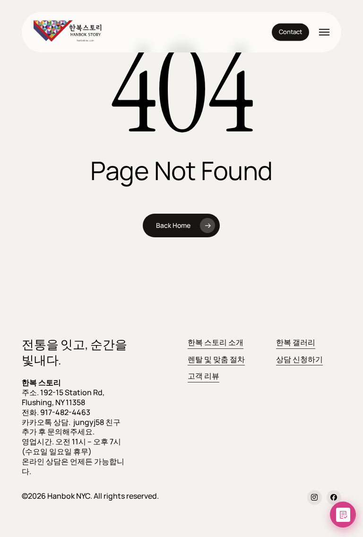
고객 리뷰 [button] (203, 376)
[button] (324, 32)
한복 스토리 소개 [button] (215, 342)
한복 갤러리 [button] (295, 342)
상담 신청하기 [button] (299, 359)
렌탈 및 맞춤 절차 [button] (216, 359)
